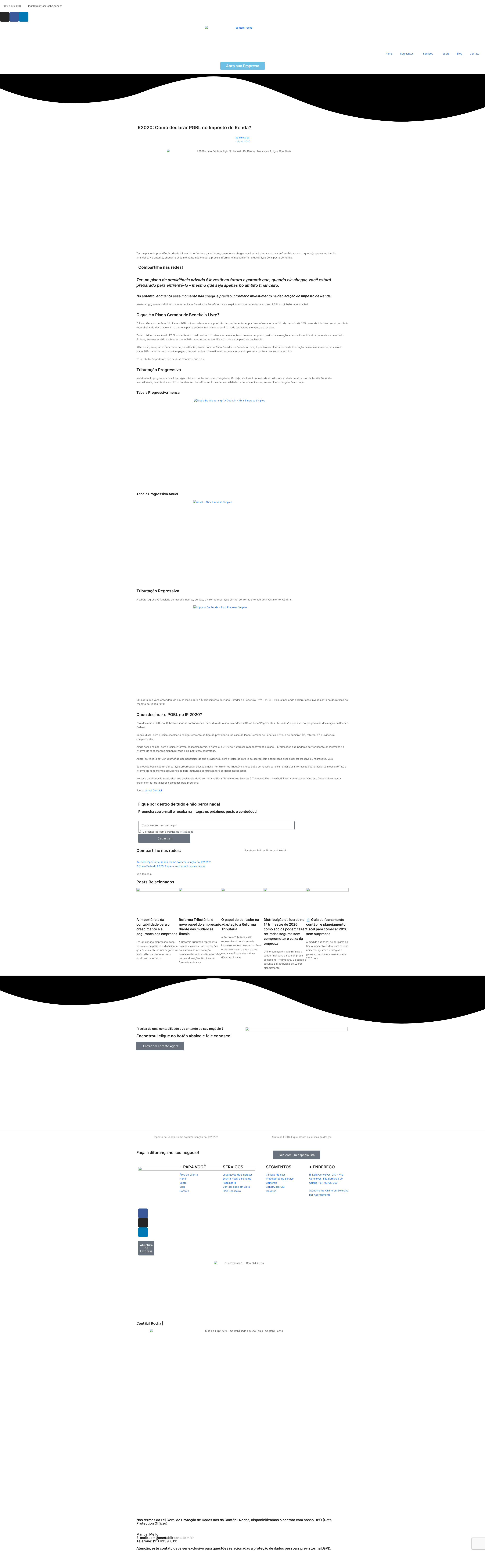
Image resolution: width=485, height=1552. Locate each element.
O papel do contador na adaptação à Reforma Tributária (240, 924)
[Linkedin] (23, 17)
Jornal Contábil (153, 790)
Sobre (446, 53)
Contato (474, 53)
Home (389, 53)
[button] (250, 851)
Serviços (428, 53)
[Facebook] (14, 17)
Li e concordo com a (167, 831)
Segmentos (407, 53)
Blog (459, 53)
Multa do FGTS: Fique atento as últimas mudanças (302, 1136)
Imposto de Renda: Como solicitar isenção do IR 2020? (185, 1136)
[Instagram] (4, 17)
